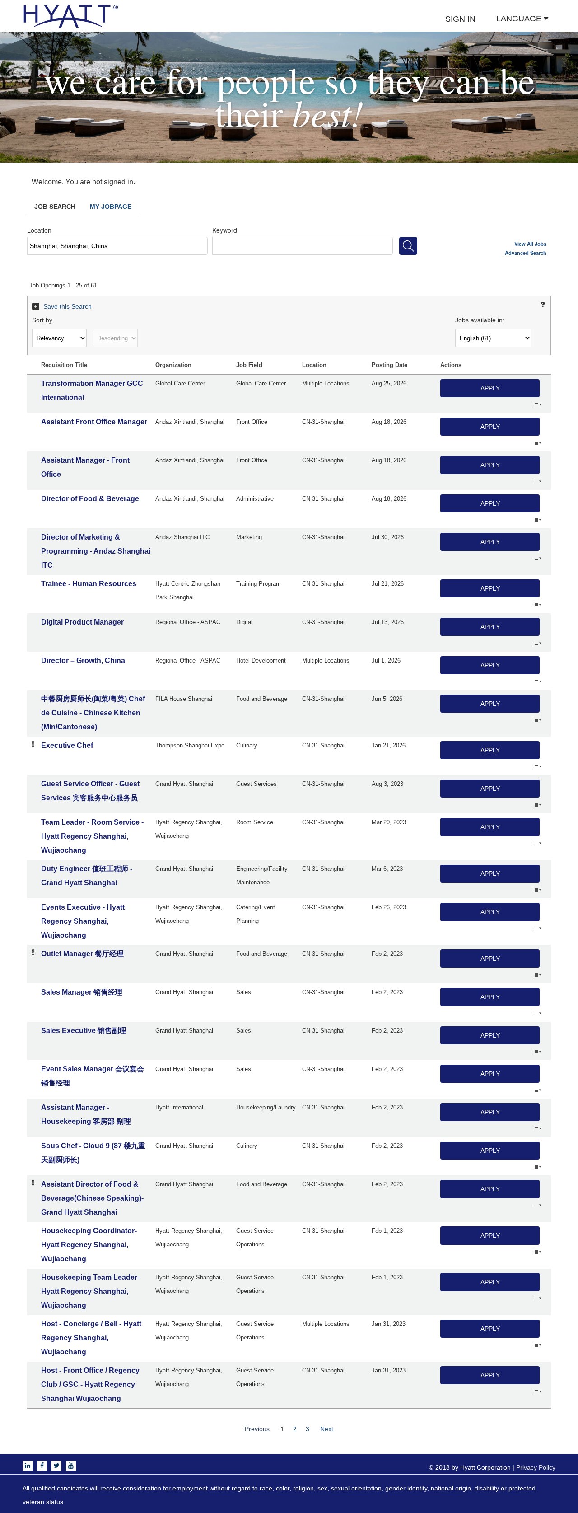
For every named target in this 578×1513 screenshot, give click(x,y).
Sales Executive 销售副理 (83, 1030)
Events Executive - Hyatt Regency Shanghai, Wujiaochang (83, 921)
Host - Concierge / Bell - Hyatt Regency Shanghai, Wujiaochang (91, 1338)
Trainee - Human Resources (88, 583)
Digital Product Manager (82, 622)
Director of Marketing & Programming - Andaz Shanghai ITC (95, 551)
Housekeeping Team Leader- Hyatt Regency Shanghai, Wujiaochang (90, 1291)
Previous (257, 1429)
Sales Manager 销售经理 (81, 992)
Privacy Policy (535, 1467)
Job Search (54, 206)
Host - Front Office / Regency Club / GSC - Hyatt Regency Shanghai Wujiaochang (90, 1384)
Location (39, 230)
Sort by (42, 320)
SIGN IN (460, 18)
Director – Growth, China (83, 660)
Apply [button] (490, 388)
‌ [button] (537, 404)
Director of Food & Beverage (90, 499)
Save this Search (67, 306)
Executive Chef (67, 745)
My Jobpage (110, 206)
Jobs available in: (479, 320)
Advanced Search (525, 252)
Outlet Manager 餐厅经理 (82, 954)
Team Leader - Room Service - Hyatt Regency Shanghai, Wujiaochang (92, 836)
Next (326, 1429)
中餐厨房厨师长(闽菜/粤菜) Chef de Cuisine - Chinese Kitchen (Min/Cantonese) (93, 713)
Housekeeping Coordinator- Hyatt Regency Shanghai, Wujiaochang (89, 1245)
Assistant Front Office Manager (94, 422)
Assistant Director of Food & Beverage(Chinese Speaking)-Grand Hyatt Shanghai (92, 1198)
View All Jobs (530, 243)
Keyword (224, 230)
